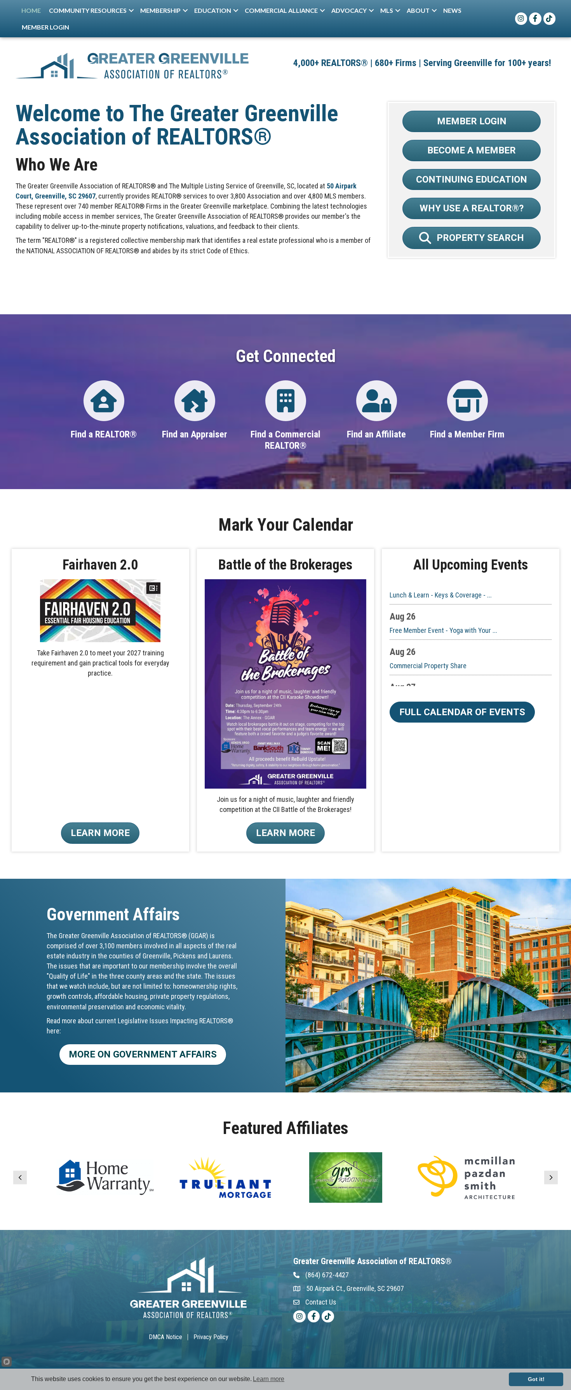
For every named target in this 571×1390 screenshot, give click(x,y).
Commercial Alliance (281, 10)
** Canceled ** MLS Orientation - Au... (442, 672)
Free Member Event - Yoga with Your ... (443, 601)
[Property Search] (467, 407)
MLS (386, 10)
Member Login (45, 27)
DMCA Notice (165, 1337)
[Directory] (104, 407)
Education (212, 10)
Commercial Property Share (428, 637)
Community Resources (88, 10)
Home (31, 10)
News (452, 10)
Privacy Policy (210, 1337)
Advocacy (349, 10)
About (418, 10)
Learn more (268, 1379)
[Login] (285, 407)
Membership (160, 10)
